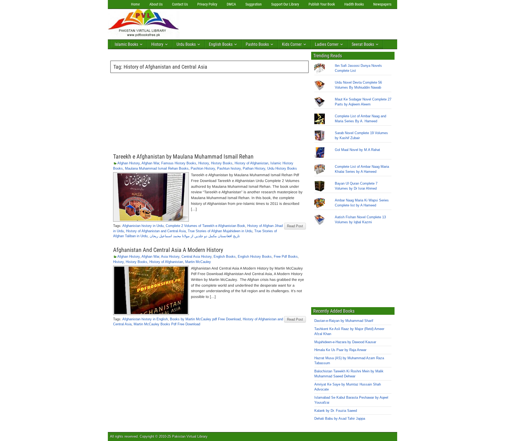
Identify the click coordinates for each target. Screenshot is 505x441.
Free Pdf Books (286, 256)
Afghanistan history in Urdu (143, 226)
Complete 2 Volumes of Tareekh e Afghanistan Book (205, 226)
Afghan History (128, 163)
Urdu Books (186, 44)
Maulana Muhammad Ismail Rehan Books (157, 168)
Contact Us (180, 4)
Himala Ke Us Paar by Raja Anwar (340, 350)
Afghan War (150, 163)
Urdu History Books (282, 168)
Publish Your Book (322, 4)
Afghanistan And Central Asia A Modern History (168, 250)
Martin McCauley (198, 262)
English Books (221, 44)
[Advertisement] (277, 23)
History (157, 44)
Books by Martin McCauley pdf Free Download (205, 319)
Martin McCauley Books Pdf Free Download (167, 324)
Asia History (170, 256)
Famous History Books (178, 163)
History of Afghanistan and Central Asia (156, 231)
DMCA (231, 4)
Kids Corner (292, 44)
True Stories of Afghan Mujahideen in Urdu (220, 231)
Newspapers (382, 4)
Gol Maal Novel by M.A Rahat (357, 150)
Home (135, 4)
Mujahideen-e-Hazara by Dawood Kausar (345, 342)
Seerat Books (363, 44)
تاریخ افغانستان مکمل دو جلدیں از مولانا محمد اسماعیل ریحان (195, 236)
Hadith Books (354, 4)
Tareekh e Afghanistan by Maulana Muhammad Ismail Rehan (183, 156)
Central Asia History (196, 256)
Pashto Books (257, 44)
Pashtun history (229, 168)
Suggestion (253, 4)
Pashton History (203, 168)
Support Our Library (285, 4)
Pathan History (254, 168)
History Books (222, 163)
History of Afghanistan (251, 163)
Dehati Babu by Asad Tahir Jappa (339, 418)
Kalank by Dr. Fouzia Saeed (335, 411)
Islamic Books (126, 44)
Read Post (295, 226)
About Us (156, 4)
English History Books (255, 256)
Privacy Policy (207, 4)
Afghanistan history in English (145, 319)
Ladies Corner (327, 44)
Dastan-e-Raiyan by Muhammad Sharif (343, 321)
